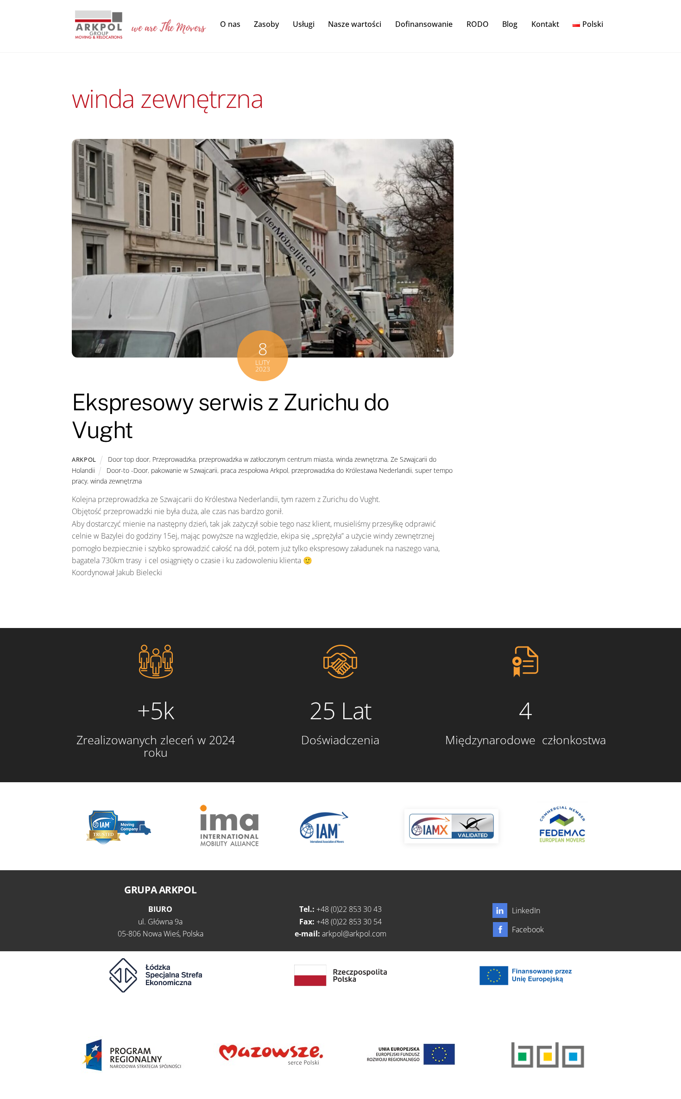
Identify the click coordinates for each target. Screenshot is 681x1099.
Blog (509, 24)
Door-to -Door (127, 470)
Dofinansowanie (424, 24)
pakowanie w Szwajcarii (184, 470)
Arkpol (84, 459)
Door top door (128, 459)
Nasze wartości (354, 24)
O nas (230, 24)
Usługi (304, 24)
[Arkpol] (98, 34)
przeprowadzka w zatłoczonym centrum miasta (266, 459)
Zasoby (266, 24)
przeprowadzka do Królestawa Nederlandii (351, 470)
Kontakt (545, 24)
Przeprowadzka (173, 459)
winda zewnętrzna (361, 459)
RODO (478, 24)
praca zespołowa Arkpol (254, 470)
